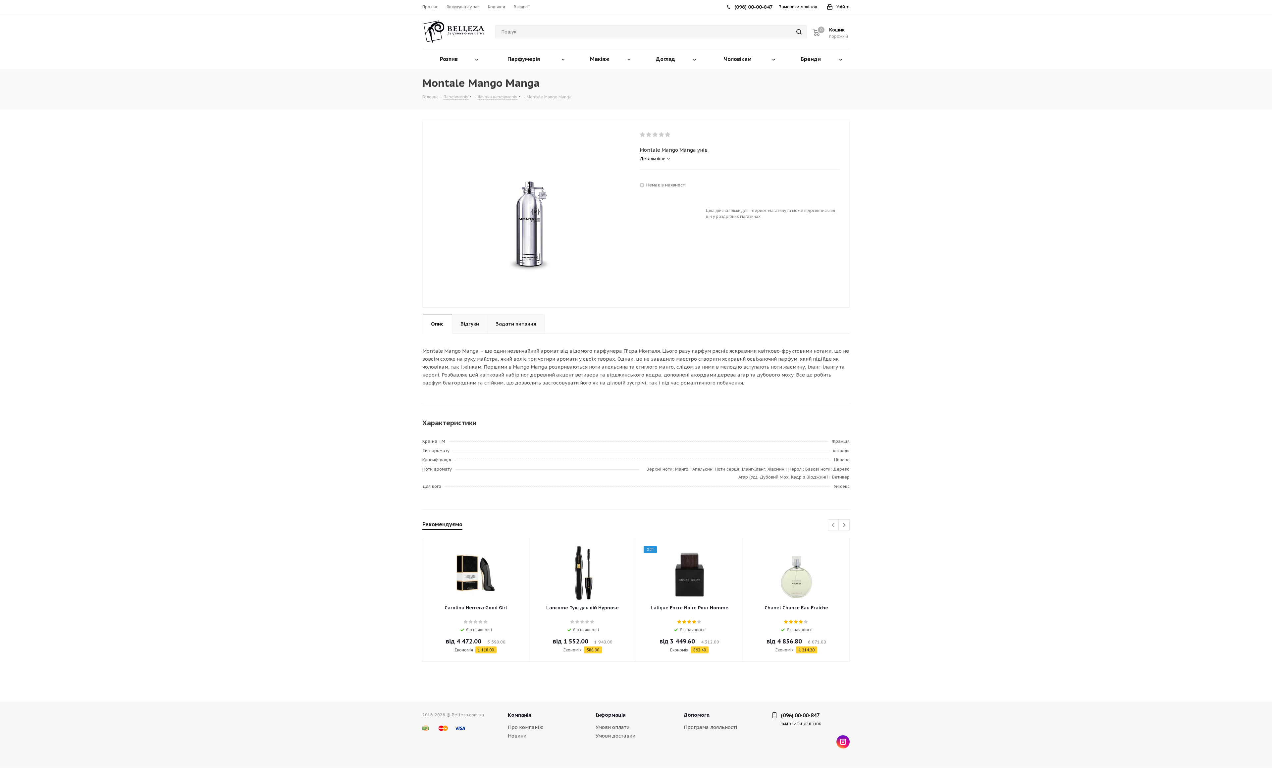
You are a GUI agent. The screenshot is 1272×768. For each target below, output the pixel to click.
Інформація (611, 715)
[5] (668, 134)
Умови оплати (612, 727)
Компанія (519, 715)
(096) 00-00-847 (800, 715)
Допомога (697, 715)
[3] (655, 134)
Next (844, 525)
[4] (662, 134)
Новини (517, 736)
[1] (643, 134)
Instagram (843, 741)
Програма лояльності (710, 727)
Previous (833, 525)
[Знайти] (799, 31)
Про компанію (526, 727)
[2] (649, 134)
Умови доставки (615, 736)
